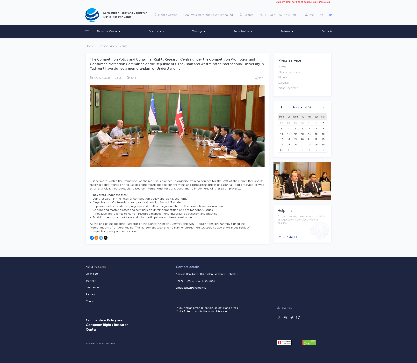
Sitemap (287, 307)
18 (288, 139)
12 (295, 133)
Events (122, 46)
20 (302, 139)
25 (288, 144)
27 (281, 123)
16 (323, 133)
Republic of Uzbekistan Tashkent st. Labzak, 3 (212, 274)
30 (302, 123)
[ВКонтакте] (92, 238)
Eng (330, 14)
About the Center (107, 31)
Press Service (241, 31)
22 (316, 139)
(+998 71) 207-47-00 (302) (200, 280)
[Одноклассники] (96, 238)
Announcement (289, 88)
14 (309, 133)
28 (288, 123)
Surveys (283, 83)
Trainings (197, 31)
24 (281, 144)
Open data (155, 31)
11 (288, 133)
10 (281, 133)
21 (309, 139)
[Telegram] (101, 238)
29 (295, 123)
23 (323, 139)
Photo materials (289, 72)
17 (281, 139)
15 (316, 133)
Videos (282, 77)
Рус (321, 14)
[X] (106, 238)
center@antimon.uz (194, 287)
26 (295, 144)
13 (302, 133)
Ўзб (312, 14)
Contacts (327, 31)
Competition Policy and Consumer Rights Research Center (107, 324)
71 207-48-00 (288, 237)
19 (295, 139)
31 (309, 123)
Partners (285, 31)
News (282, 67)
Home (90, 46)
